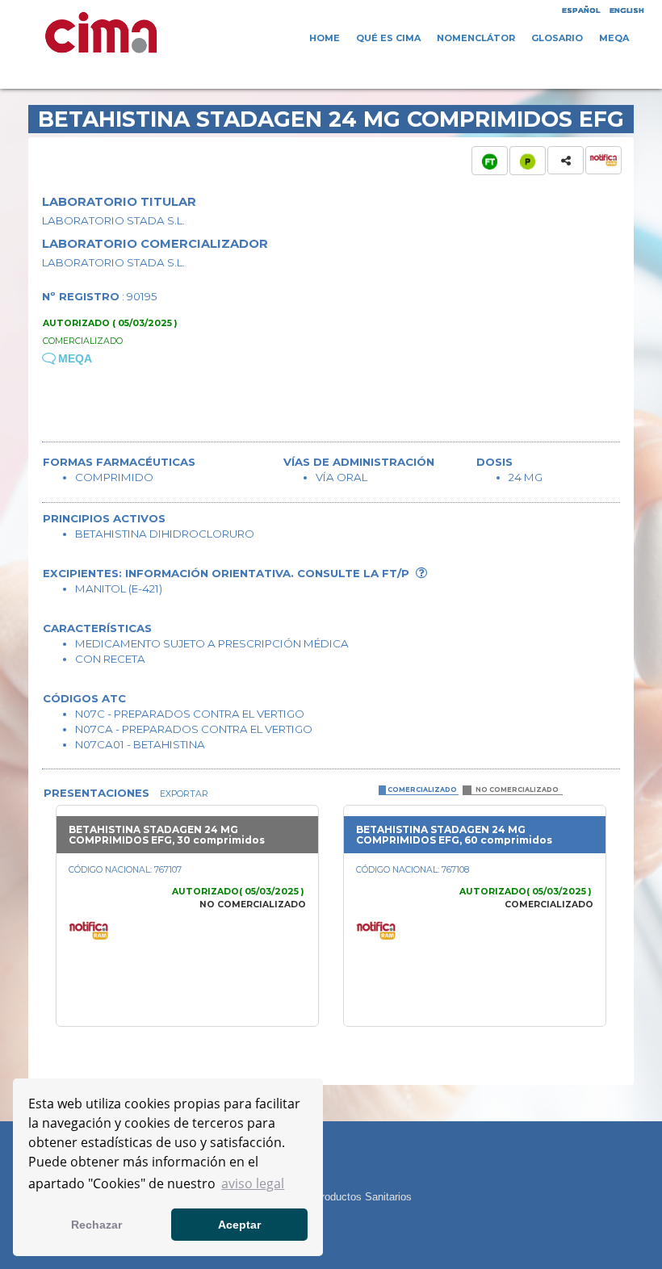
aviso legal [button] (252, 1183)
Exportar (182, 794)
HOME (324, 38)
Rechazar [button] (96, 1224)
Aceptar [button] (239, 1224)
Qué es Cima (388, 38)
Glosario (557, 38)
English (627, 10)
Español (581, 10)
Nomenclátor (476, 38)
